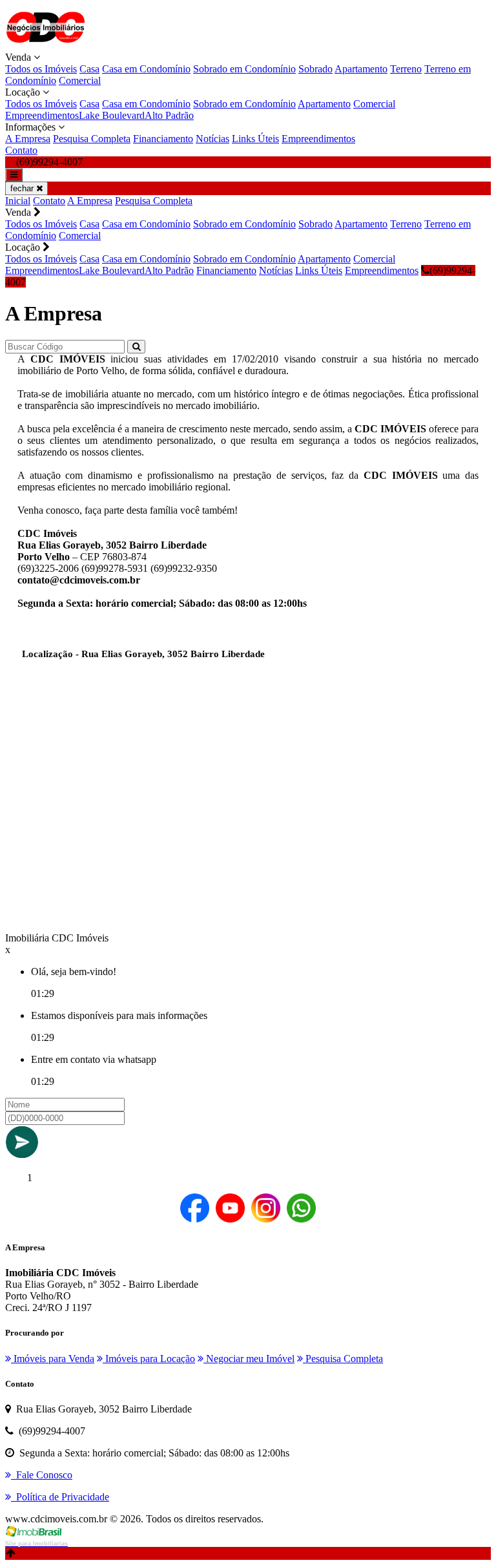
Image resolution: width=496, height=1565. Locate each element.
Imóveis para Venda (52, 1358)
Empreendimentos (42, 115)
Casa (89, 68)
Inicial (17, 200)
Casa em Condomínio (146, 68)
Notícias (212, 138)
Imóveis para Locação (149, 1358)
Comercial (80, 80)
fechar (23, 188)
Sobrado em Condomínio (244, 68)
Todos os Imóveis (41, 68)
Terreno (406, 68)
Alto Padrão (169, 115)
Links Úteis (255, 138)
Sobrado (315, 68)
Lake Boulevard (112, 115)
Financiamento (163, 138)
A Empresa (27, 138)
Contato (21, 150)
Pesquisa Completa (91, 138)
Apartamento (361, 68)
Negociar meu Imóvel (248, 1358)
